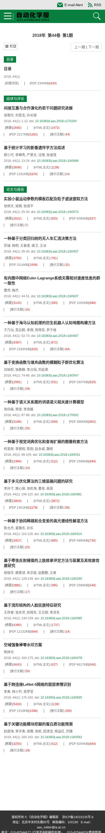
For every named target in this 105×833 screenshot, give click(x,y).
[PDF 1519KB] (19, 711)
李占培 (32, 369)
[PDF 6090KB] (79, 218)
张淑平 (28, 206)
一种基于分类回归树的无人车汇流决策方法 (40, 238)
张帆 (38, 731)
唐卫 (35, 245)
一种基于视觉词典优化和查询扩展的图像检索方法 (46, 441)
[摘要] (8, 128)
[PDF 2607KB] (79, 382)
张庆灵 (20, 612)
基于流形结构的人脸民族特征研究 (32, 605)
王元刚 (43, 612)
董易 (41, 488)
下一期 (94, 47)
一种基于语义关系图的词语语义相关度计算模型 (44, 402)
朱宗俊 (32, 573)
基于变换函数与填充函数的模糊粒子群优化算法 (44, 362)
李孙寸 (9, 488)
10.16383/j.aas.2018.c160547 (57, 375)
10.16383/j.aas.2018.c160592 (61, 737)
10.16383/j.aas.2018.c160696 (57, 161)
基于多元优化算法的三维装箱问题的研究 (38, 481)
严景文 (32, 155)
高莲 (49, 488)
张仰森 (9, 409)
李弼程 (20, 449)
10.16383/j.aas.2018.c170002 (57, 415)
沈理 (41, 155)
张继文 (9, 206)
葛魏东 (20, 528)
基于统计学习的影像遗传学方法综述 (34, 147)
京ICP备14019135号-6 (78, 817)
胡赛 (30, 731)
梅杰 (15, 290)
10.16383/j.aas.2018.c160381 (61, 494)
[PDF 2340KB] (39, 83)
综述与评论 (15, 99)
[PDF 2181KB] (19, 174)
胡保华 (9, 573)
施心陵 (20, 488)
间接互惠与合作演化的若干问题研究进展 (38, 108)
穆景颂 (20, 573)
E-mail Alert (73, 5)
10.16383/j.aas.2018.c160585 (61, 618)
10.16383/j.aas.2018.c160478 (61, 658)
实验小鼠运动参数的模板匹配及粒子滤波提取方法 (46, 199)
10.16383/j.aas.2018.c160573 (57, 212)
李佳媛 (28, 409)
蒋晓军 (40, 330)
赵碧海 (9, 731)
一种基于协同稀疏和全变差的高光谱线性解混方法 (46, 521)
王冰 (43, 245)
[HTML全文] (42, 128)
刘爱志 (20, 115)
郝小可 (9, 155)
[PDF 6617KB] (79, 664)
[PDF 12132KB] (20, 631)
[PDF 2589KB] (79, 585)
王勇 (53, 573)
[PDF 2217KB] (19, 134)
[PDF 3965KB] (79, 422)
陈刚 (30, 449)
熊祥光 (9, 652)
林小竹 (17, 691)
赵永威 (40, 449)
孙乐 (30, 528)
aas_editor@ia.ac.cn (51, 827)
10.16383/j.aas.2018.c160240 (61, 578)
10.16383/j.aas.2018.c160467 (57, 336)
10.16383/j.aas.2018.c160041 (59, 455)
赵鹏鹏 (43, 573)
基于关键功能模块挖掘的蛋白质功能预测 (38, 724)
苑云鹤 (20, 330)
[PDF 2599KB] (79, 461)
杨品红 (59, 731)
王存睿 (9, 612)
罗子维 (51, 330)
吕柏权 (9, 369)
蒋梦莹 (28, 691)
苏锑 (7, 245)
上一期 (78, 47)
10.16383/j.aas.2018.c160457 (57, 251)
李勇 (7, 691)
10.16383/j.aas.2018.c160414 (61, 534)
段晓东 (32, 612)
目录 (10, 59)
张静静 (20, 369)
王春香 (25, 245)
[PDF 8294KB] (79, 744)
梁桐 (18, 206)
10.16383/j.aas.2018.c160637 (57, 296)
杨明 (15, 245)
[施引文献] (57, 134)
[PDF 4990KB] (79, 540)
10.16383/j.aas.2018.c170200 (56, 121)
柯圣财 (9, 449)
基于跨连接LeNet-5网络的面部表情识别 (37, 684)
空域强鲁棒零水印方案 (23, 645)
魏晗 (49, 449)
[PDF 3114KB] (19, 265)
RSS (97, 5)
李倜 (30, 330)
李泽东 (55, 612)
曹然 (7, 290)
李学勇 (20, 731)
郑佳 (18, 409)
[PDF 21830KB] (20, 349)
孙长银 (32, 115)
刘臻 (69, 731)
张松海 (32, 488)
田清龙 (48, 731)
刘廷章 (43, 369)
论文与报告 (15, 189)
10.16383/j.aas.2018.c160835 (61, 697)
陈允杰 (9, 528)
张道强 (51, 155)
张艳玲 (9, 115)
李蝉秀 (20, 155)
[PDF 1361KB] (19, 507)
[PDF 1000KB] (79, 303)
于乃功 (9, 330)
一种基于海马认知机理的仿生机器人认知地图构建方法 (50, 323)
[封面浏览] (12, 83)
